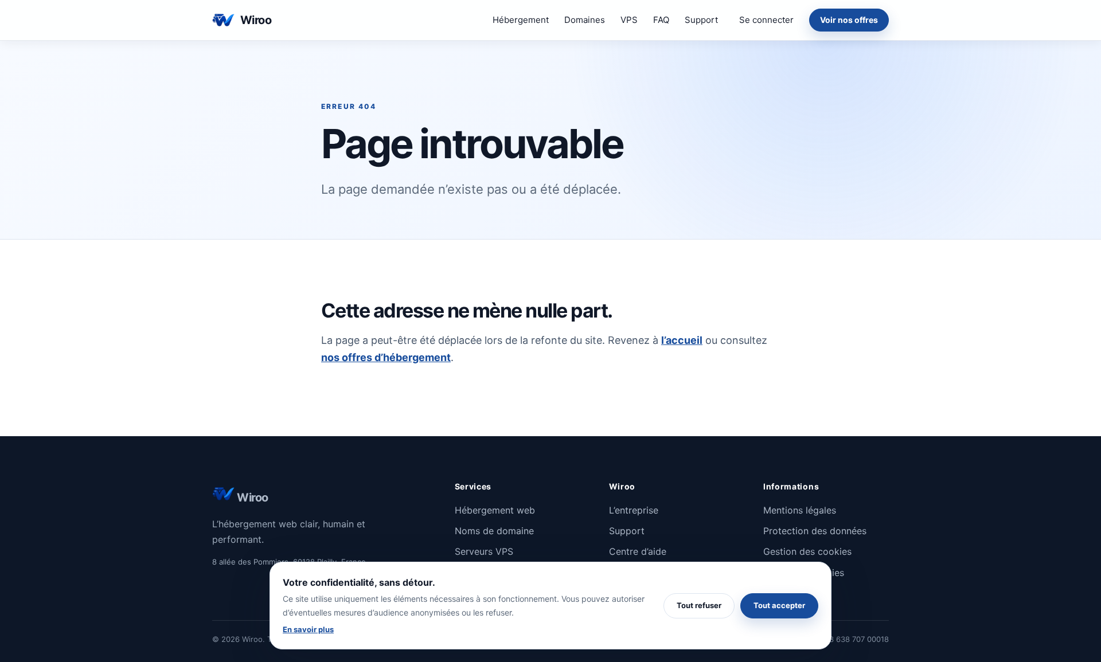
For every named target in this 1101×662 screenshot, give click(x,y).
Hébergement (521, 19)
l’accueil (681, 340)
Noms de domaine (494, 530)
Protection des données (814, 530)
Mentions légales (799, 510)
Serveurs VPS (484, 551)
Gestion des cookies (807, 551)
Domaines (584, 19)
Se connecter (766, 19)
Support (701, 19)
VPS (629, 19)
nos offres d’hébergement (386, 357)
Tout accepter (779, 605)
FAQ (661, 19)
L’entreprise (633, 510)
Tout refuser (699, 605)
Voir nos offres (849, 20)
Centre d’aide (637, 551)
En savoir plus (308, 629)
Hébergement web (495, 510)
